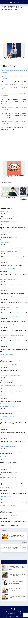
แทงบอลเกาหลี (3, 354)
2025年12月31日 (15, 316)
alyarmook (2, 296)
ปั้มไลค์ (1, 396)
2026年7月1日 (7, 467)
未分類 (9, 182)
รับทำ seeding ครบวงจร (5, 477)
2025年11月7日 (14, 260)
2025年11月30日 (11, 279)
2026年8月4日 (12, 505)
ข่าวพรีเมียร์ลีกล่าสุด (4, 344)
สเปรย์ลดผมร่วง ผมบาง (5, 364)
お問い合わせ (20, 611)
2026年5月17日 (7, 436)
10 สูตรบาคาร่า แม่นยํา (5, 515)
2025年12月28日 (14, 307)
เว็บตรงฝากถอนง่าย (4, 251)
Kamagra (2, 456)
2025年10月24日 (13, 251)
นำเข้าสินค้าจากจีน (4, 416)
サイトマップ (17, 613)
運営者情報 (10, 613)
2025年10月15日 (7, 211)
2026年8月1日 (9, 496)
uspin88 (2, 211)
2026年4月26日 (12, 406)
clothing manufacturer (5, 221)
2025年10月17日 (14, 221)
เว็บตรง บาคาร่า (3, 324)
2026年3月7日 (13, 364)
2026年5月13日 (8, 427)
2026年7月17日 (14, 477)
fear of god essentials (5, 307)
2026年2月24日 (12, 344)
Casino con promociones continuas (8, 385)
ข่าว (1, 232)
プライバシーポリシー (10, 611)
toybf (1, 288)
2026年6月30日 (7, 456)
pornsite (2, 436)
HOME (14, 609)
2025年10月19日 (8, 242)
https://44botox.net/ (4, 406)
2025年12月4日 (6, 288)
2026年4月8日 (16, 375)
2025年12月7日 (8, 296)
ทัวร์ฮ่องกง (2, 487)
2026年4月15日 (19, 385)
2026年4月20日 (6, 396)
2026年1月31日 (21, 335)
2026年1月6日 (11, 324)
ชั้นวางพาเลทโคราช (4, 505)
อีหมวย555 (2, 427)
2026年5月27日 (13, 446)
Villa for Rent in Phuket (5, 260)
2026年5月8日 (12, 416)
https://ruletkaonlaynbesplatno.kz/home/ (9, 335)
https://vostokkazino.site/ (5, 316)
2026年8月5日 (14, 515)
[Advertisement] (14, 28)
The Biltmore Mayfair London (6, 375)
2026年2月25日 (10, 354)
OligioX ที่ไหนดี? (3, 279)
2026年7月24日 (8, 487)
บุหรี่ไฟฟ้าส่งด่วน (3, 268)
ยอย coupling (3, 496)
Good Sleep (14, 2)
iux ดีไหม (2, 467)
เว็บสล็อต (2, 242)
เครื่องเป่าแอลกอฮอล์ (5, 446)
